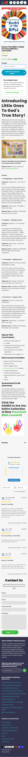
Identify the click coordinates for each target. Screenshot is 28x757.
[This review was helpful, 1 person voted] (22, 574)
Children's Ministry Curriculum (11, 682)
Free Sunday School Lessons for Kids (14, 694)
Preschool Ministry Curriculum (11, 685)
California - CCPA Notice (10, 728)
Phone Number (6, 606)
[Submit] (24, 670)
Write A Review (14, 480)
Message (5, 613)
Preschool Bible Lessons (14, 413)
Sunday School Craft (11, 368)
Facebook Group (7, 705)
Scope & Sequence (8, 699)
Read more (7, 517)
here (22, 354)
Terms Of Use (6, 725)
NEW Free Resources (8, 712)
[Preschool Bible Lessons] (13, 435)
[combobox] (20, 491)
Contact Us (5, 742)
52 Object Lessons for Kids (10, 696)
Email (4, 600)
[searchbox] (7, 487)
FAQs (3, 736)
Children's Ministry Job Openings (12, 702)
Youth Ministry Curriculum (10, 688)
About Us (5, 733)
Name (4, 593)
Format (4, 63)
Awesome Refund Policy (10, 730)
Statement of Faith (8, 739)
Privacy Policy (6, 722)
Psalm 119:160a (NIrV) (11, 168)
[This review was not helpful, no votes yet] (24, 523)
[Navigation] (25, 2)
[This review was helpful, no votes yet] (22, 523)
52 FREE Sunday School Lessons (12, 691)
